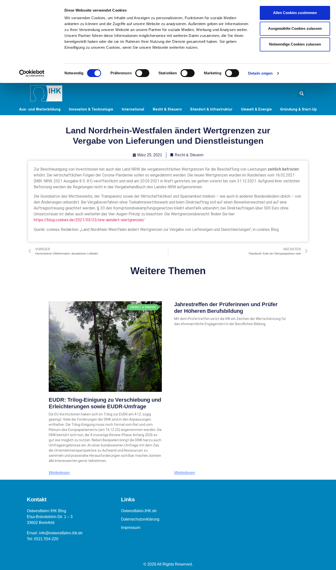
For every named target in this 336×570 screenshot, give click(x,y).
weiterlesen (59, 473)
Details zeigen (260, 73)
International (133, 109)
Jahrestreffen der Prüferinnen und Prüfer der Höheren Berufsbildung (226, 307)
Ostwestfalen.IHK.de (139, 511)
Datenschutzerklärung (140, 519)
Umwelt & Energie (256, 109)
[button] (302, 93)
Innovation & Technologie (91, 109)
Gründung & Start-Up (298, 109)
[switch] (142, 73)
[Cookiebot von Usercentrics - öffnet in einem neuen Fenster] (31, 73)
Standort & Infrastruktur (211, 109)
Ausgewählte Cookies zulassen (295, 28)
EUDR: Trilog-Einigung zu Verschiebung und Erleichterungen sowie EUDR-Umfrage (105, 403)
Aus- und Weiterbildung (40, 109)
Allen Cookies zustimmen (295, 13)
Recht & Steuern (167, 109)
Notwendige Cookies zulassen (295, 44)
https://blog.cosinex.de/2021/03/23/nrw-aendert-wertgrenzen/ (89, 220)
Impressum (130, 527)
